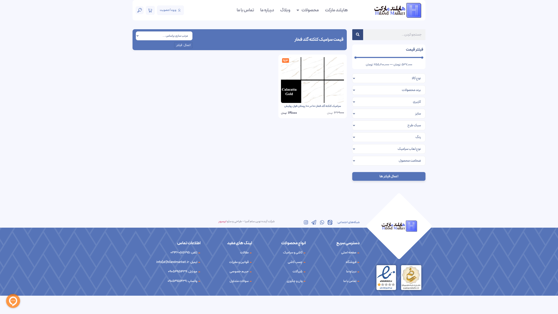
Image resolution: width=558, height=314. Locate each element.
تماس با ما (245, 10)
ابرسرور (222, 221)
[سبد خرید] (150, 10)
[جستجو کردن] (357, 34)
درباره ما (267, 10)
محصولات (310, 10)
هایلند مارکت (336, 10)
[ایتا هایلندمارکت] (330, 222)
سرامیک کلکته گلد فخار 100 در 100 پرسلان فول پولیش (312, 106)
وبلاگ (285, 10)
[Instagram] (305, 222)
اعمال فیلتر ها (388, 176)
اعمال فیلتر (183, 45)
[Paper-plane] (313, 222)
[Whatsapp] (322, 222)
